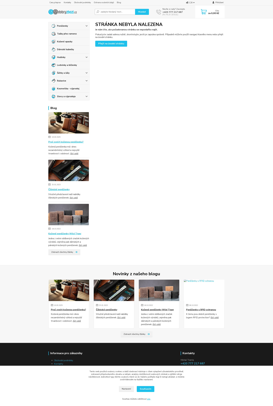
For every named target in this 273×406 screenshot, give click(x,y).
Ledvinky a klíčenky (67, 65)
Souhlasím (145, 388)
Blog (119, 2)
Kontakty (67, 2)
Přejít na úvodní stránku (111, 43)
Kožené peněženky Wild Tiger (64, 233)
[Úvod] (70, 11)
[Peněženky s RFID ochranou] (204, 290)
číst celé (74, 153)
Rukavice (61, 80)
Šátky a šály (63, 73)
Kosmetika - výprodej (68, 88)
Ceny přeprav (55, 2)
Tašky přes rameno (67, 33)
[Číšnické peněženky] (68, 171)
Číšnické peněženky (59, 189)
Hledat (142, 11)
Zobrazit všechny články (62, 252)
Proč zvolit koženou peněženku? (65, 141)
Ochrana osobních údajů (104, 2)
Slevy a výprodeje (66, 96)
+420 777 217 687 (173, 12)
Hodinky (61, 57)
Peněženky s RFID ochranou (201, 309)
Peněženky (62, 26)
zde (148, 399)
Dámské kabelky (65, 49)
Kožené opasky (64, 41)
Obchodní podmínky (82, 2)
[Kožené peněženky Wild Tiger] (68, 215)
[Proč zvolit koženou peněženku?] (68, 123)
